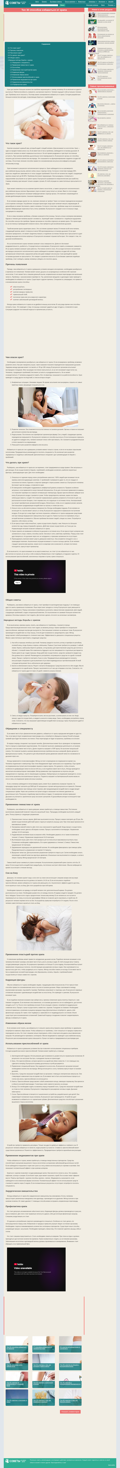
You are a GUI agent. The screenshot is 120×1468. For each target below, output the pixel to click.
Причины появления (15, 50)
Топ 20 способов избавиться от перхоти (16, 1347)
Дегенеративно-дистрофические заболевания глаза (103, 28)
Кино (103, 5)
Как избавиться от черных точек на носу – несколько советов (106, 126)
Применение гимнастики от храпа (22, 65)
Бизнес (44, 1)
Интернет (102, 1)
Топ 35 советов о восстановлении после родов (104, 77)
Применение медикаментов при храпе (23, 79)
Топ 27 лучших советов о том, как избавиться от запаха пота (105, 56)
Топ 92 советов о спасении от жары (17, 1401)
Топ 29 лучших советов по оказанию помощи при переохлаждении (106, 70)
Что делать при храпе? (16, 55)
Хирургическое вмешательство (21, 82)
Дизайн (110, 1)
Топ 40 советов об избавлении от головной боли (15, 1384)
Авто (37, 1)
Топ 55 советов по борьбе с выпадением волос (69, 1365)
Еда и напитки (70, 1)
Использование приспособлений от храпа (24, 77)
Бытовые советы (56, 1)
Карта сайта (111, 1465)
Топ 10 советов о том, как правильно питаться (42, 1401)
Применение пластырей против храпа (23, 70)
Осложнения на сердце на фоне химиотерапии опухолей (106, 35)
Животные (82, 1)
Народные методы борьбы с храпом (20, 60)
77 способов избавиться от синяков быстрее (42, 1347)
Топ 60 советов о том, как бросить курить (69, 1401)
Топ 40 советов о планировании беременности (70, 1383)
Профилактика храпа (18, 84)
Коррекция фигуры (17, 72)
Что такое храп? (14, 48)
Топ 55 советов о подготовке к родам (43, 1383)
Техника (110, 5)
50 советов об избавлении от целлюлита (70, 1347)
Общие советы (14, 57)
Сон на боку (15, 67)
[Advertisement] (44, 27)
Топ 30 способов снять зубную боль (14, 1365)
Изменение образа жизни (19, 74)
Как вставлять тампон (104, 118)
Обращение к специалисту (20, 62)
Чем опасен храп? (15, 53)
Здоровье (92, 1)
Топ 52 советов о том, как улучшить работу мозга (42, 1365)
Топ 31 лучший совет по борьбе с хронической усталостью (105, 189)
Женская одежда (92, 5)
